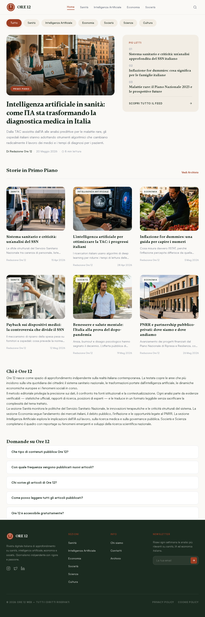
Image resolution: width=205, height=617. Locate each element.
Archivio (116, 558)
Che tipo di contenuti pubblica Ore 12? (39, 452)
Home (70, 6)
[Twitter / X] (16, 568)
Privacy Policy (163, 602)
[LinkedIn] (23, 568)
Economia (133, 7)
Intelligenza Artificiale (107, 7)
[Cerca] (195, 7)
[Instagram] (8, 568)
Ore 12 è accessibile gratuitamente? (37, 513)
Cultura (148, 22)
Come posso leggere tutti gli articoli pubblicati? (47, 498)
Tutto (14, 22)
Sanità (84, 7)
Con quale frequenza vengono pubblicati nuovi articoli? (52, 467)
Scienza (128, 22)
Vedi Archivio (190, 172)
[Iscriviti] (194, 560)
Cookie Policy (188, 602)
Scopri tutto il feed (145, 103)
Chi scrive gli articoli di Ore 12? (34, 482)
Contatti (116, 550)
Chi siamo (117, 542)
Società (150, 7)
